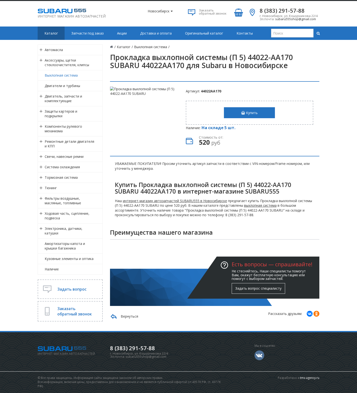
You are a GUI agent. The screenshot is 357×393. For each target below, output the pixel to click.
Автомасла (54, 49)
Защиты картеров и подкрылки (61, 113)
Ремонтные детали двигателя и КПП (69, 143)
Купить (251, 112)
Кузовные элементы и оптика (69, 258)
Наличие (52, 269)
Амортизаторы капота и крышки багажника (65, 245)
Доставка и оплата (156, 33)
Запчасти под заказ (87, 33)
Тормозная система (61, 177)
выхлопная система (260, 205)
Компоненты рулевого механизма (63, 128)
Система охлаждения (62, 167)
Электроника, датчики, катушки (63, 230)
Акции (122, 33)
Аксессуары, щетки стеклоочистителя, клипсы (67, 62)
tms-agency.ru (309, 378)
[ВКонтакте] (310, 314)
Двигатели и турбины (62, 85)
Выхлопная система (61, 75)
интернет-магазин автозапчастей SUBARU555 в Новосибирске (175, 200)
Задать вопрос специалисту (258, 288)
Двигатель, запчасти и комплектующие (63, 98)
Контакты (245, 33)
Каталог (51, 33)
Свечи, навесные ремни (64, 156)
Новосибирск (159, 11)
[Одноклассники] (316, 314)
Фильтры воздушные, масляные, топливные (63, 200)
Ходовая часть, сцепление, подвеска (67, 215)
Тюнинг (51, 188)
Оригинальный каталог (204, 33)
